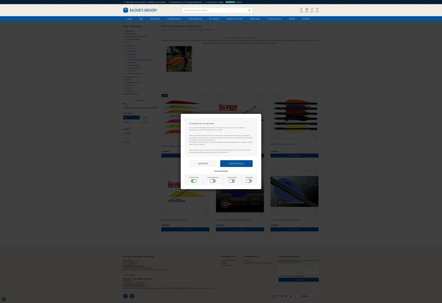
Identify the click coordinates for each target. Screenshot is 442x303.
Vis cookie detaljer (221, 171)
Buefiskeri (306, 19)
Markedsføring (212, 177)
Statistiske (249, 177)
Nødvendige (194, 177)
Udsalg (129, 19)
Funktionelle (231, 177)
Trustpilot (238, 2)
